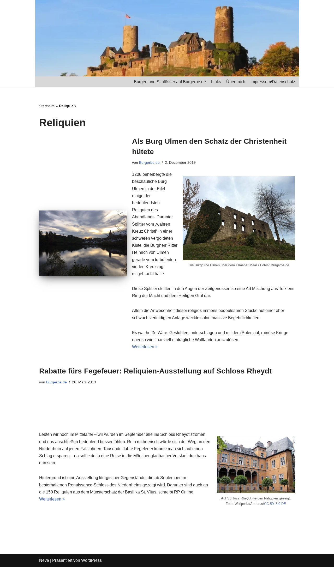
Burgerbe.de (149, 162)
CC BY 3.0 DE (275, 504)
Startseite (47, 106)
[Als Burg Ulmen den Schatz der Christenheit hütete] (83, 243)
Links (216, 82)
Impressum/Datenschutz (272, 82)
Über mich (235, 82)
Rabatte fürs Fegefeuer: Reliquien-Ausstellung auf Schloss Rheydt (155, 371)
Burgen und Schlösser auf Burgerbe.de (170, 82)
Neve (44, 560)
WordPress (91, 560)
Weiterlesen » (145, 347)
